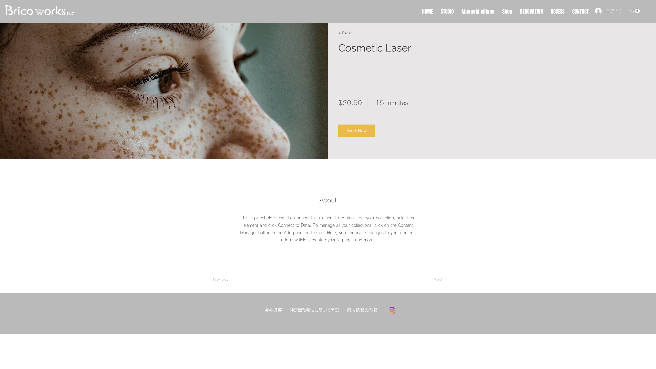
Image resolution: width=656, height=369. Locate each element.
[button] (353, 33)
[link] (635, 11)
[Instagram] (392, 310)
